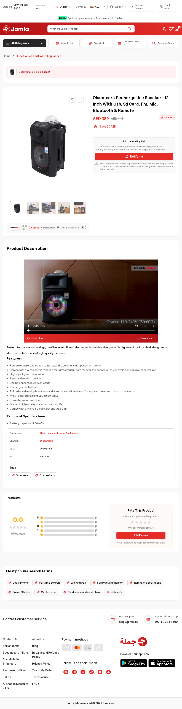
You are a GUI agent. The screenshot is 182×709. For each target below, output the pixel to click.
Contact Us (10, 639)
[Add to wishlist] (72, 99)
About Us (38, 639)
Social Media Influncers (11, 661)
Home (6, 56)
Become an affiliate (15, 653)
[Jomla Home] (16, 28)
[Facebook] (66, 671)
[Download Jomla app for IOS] (161, 663)
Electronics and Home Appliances (59, 433)
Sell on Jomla (11, 646)
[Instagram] (74, 671)
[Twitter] (83, 671)
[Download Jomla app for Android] (133, 663)
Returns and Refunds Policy (45, 655)
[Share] (80, 99)
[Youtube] (100, 671)
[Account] (164, 29)
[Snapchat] (108, 671)
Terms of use (40, 677)
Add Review (141, 535)
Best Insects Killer (14, 670)
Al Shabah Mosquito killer (15, 686)
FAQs (35, 684)
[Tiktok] (91, 671)
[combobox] (63, 7)
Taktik (7, 677)
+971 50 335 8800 (21, 6)
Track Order (167, 7)
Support (118, 7)
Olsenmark (46, 441)
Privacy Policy (41, 664)
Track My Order (42, 670)
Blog (35, 646)
